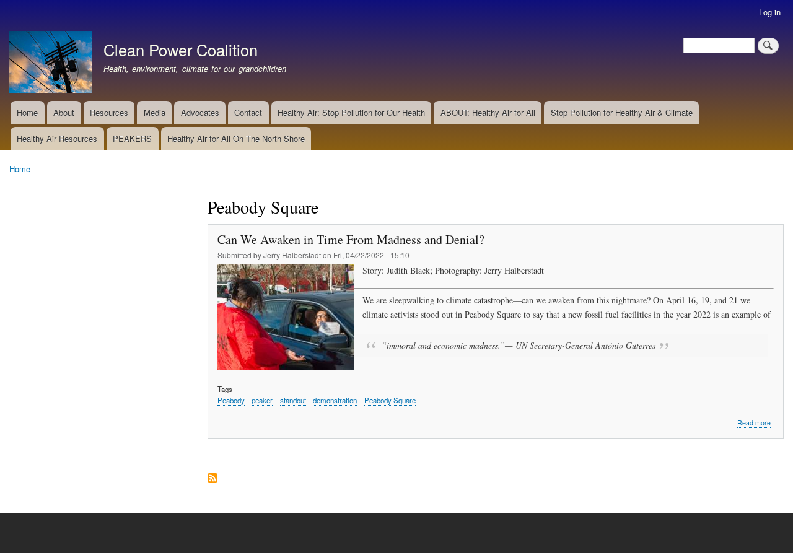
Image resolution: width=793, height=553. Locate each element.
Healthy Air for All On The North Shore (236, 138)
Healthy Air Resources (57, 138)
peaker (262, 400)
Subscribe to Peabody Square (212, 479)
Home (27, 112)
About (63, 112)
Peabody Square (390, 400)
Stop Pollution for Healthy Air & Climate (622, 112)
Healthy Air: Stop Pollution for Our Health (351, 112)
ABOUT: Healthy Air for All (487, 112)
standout (293, 400)
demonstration (335, 400)
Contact (248, 112)
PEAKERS (132, 138)
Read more (754, 423)
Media (154, 112)
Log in (770, 12)
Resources (109, 112)
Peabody (231, 400)
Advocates (200, 112)
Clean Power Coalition (180, 49)
